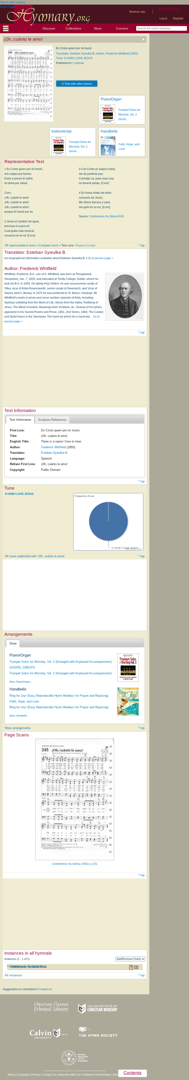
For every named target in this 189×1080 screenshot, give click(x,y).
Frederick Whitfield (53, 447)
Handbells (109, 131)
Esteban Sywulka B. (54, 452)
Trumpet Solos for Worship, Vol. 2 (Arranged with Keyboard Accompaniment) (60, 661)
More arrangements (18, 728)
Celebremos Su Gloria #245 (106, 216)
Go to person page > (100, 258)
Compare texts (48, 245)
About (11, 1074)
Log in (163, 18)
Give (116, 1074)
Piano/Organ (111, 99)
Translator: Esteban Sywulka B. (75, 53)
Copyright (23, 1074)
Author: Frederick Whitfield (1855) (117, 53)
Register (178, 18)
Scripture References (52, 419)
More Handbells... (19, 715)
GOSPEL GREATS (22, 667)
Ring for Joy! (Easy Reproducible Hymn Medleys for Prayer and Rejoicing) (58, 695)
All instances (13, 975)
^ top (141, 245)
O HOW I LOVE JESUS (19, 494)
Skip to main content (12, 2)
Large (91, 245)
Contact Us (49, 1074)
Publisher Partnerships (96, 1074)
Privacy (35, 1074)
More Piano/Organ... (20, 681)
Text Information (20, 419)
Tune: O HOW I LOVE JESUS (74, 58)
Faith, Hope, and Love (24, 701)
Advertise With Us (69, 1074)
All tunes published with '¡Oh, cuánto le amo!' (35, 556)
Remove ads (137, 11)
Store (98, 28)
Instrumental (61, 131)
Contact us (45, 989)
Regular (80, 245)
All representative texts (20, 245)
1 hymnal (78, 63)
